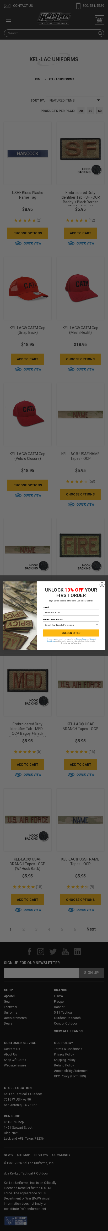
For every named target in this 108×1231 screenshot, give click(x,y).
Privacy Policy (81, 639)
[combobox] (70, 624)
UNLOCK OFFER (71, 633)
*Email (46, 607)
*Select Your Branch (53, 619)
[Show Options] (96, 624)
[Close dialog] (102, 584)
